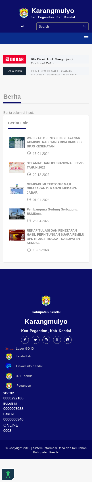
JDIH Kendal (23, 376)
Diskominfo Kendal (27, 366)
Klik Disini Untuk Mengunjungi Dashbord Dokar (52, 61)
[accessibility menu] (8, 474)
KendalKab (22, 356)
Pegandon (22, 385)
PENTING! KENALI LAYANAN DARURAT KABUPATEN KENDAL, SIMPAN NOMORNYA (55, 75)
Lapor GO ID (25, 348)
